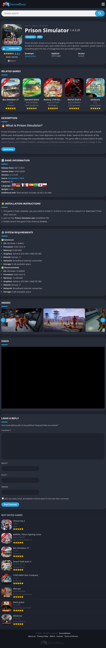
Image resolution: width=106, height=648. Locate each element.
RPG (39, 37)
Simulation (43, 25)
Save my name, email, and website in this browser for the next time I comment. (37, 498)
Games (34, 25)
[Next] (103, 320)
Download (14, 48)
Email (4, 475)
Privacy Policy (42, 636)
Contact (59, 636)
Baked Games (30, 56)
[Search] (100, 13)
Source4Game (64, 633)
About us (32, 636)
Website (4, 486)
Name (4, 463)
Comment (6, 430)
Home (27, 25)
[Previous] (3, 320)
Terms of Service (71, 636)
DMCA (52, 636)
